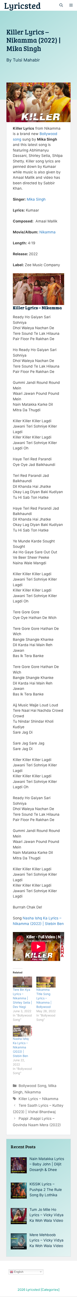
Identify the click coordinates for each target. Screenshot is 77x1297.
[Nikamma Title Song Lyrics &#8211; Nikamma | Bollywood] (46, 982)
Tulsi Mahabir (26, 60)
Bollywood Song (32, 1086)
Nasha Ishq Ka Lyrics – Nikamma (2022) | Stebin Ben (21, 1047)
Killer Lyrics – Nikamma (38, 1099)
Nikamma (47, 232)
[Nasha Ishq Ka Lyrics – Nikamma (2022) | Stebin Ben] (22, 1030)
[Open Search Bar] (61, 5)
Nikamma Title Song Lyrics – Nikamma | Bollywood (44, 998)
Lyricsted (22, 5)
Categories (50, 1290)
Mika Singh (36, 199)
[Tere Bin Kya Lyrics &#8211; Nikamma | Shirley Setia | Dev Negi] (22, 982)
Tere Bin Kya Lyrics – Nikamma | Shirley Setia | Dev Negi (22, 998)
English (18, 1271)
